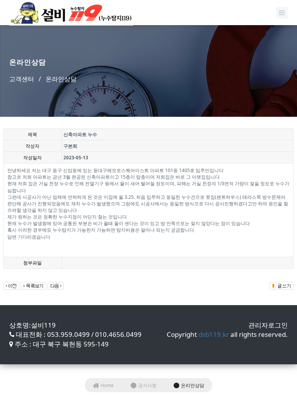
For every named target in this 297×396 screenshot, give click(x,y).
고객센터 (21, 79)
